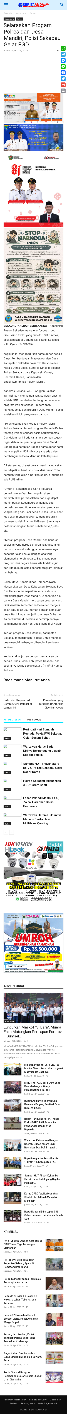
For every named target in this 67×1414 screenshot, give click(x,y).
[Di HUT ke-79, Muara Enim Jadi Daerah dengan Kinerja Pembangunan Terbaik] (12, 1087)
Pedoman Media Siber (15, 1399)
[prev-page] (6, 832)
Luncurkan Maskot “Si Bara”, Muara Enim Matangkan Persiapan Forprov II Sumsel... (33, 1031)
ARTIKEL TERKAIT (13, 720)
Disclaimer (55, 1399)
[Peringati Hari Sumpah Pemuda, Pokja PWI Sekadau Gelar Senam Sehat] (12, 733)
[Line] (63, 67)
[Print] (63, 91)
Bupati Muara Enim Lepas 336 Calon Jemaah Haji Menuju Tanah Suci (43, 1215)
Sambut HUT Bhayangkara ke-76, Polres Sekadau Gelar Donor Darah (42, 768)
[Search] (62, 5)
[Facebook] (63, 73)
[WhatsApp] (63, 48)
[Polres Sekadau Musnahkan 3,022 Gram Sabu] (12, 785)
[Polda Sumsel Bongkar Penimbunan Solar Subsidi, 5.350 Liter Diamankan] (54, 1377)
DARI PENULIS (33, 720)
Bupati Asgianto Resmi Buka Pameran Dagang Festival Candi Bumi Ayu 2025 (42, 1104)
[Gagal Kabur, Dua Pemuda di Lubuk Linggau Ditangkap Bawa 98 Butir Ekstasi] (54, 1358)
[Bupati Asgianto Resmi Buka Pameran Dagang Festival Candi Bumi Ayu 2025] (12, 1105)
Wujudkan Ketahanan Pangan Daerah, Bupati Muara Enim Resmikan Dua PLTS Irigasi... (41, 1144)
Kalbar (32, 13)
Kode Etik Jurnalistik (47, 1403)
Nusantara (21, 13)
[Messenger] (63, 60)
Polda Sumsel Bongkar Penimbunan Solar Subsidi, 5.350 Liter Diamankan (22, 1376)
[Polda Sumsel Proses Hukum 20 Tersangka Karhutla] (54, 1283)
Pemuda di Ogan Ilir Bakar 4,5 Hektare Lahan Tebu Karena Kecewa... (20, 1300)
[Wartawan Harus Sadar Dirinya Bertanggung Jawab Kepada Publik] (12, 751)
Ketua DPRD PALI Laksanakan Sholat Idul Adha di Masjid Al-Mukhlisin (41, 1197)
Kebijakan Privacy (37, 1399)
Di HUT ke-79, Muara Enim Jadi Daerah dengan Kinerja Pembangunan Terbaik (42, 1086)
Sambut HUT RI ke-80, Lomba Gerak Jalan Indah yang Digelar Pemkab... (42, 1179)
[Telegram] (63, 54)
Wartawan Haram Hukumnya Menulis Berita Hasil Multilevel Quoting (42, 819)
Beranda (8, 13)
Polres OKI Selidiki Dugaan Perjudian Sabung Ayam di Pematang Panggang (19, 1263)
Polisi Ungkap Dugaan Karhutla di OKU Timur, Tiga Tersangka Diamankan (23, 1244)
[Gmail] (63, 85)
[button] (6, 5)
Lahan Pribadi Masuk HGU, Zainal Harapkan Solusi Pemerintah (41, 802)
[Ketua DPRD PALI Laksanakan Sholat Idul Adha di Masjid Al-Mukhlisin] (12, 1198)
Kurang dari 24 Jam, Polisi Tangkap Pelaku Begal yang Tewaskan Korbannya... (19, 1338)
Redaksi (14, 1403)
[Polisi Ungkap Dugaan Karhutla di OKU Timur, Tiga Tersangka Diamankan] (54, 1245)
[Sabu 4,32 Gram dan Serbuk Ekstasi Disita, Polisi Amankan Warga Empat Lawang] (54, 1319)
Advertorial (9, 1021)
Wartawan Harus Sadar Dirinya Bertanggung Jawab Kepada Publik (42, 751)
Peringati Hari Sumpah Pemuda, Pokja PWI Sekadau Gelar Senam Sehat (42, 733)
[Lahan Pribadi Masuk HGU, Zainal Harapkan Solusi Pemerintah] (12, 802)
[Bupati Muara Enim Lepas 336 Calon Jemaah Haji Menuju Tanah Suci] (12, 1216)
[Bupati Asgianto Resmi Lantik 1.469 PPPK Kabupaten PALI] (12, 1163)
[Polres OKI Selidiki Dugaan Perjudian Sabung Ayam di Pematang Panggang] (54, 1264)
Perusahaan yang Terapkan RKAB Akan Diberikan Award (51, 704)
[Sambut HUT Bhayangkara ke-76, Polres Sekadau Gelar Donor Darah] (12, 768)
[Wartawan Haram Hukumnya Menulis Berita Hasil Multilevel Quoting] (12, 819)
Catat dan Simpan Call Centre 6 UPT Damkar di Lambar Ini (18, 704)
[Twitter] (63, 79)
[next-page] (11, 832)
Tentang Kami (28, 1403)
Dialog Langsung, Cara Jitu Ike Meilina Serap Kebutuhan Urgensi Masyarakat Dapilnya (43, 1068)
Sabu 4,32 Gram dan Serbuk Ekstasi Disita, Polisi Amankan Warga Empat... (21, 1319)
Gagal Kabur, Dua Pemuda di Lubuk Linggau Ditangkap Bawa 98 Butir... (23, 1357)
